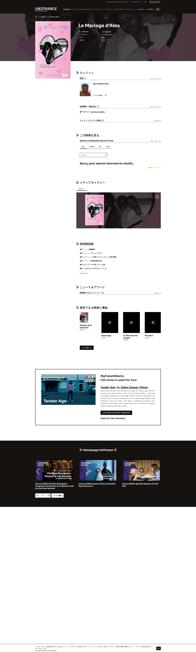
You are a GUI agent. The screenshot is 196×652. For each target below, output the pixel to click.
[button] (157, 197)
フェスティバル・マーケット (92, 9)
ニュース (77, 9)
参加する (151, 9)
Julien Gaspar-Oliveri (134, 387)
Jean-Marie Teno (106, 31)
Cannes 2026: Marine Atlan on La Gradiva (141, 484)
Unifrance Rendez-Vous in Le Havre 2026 (117, 2)
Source (150, 167)
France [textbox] (84, 155)
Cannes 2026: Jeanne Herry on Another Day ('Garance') (53, 485)
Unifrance (141, 9)
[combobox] (93, 155)
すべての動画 (57, 495)
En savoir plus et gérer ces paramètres (46, 650)
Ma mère (149, 335)
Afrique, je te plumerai (86, 326)
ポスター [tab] (81, 188)
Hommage (106, 335)
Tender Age (108, 387)
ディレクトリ (109, 9)
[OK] (158, 648)
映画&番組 (67, 9)
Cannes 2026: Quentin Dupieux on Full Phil (97, 485)
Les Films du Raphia (107, 34)
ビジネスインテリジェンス (126, 9)
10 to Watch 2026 (135, 2)
